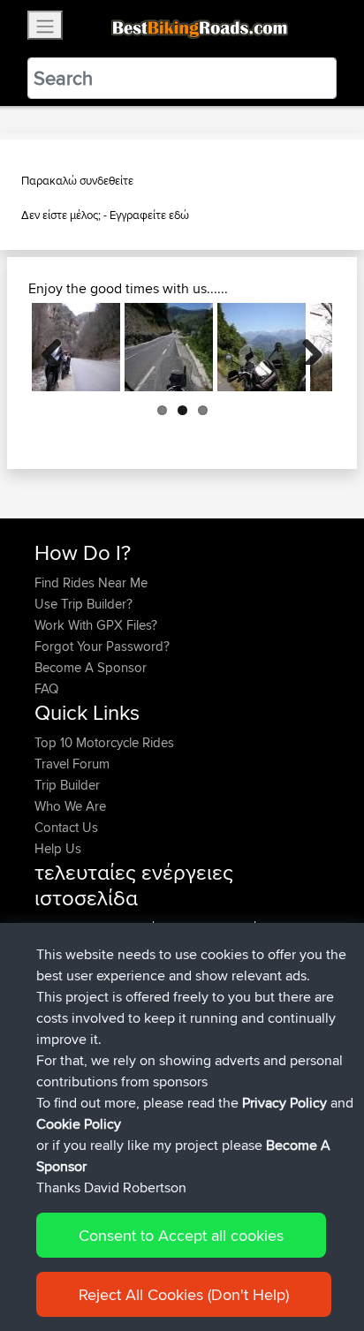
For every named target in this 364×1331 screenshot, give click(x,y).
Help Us (57, 848)
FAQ (46, 688)
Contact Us (66, 827)
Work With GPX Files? (95, 625)
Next (305, 347)
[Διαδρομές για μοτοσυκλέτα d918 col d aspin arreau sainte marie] (261, 347)
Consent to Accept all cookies (181, 1235)
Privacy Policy (284, 1103)
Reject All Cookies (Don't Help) (184, 1294)
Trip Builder (67, 784)
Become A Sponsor (90, 667)
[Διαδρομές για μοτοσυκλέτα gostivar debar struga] (76, 347)
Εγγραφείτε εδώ (149, 215)
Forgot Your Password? (102, 646)
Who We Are (70, 806)
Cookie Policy (78, 1124)
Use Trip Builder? (83, 603)
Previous (58, 347)
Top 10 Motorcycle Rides (104, 742)
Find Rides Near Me (91, 582)
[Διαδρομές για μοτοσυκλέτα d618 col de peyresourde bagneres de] (169, 347)
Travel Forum (72, 763)
